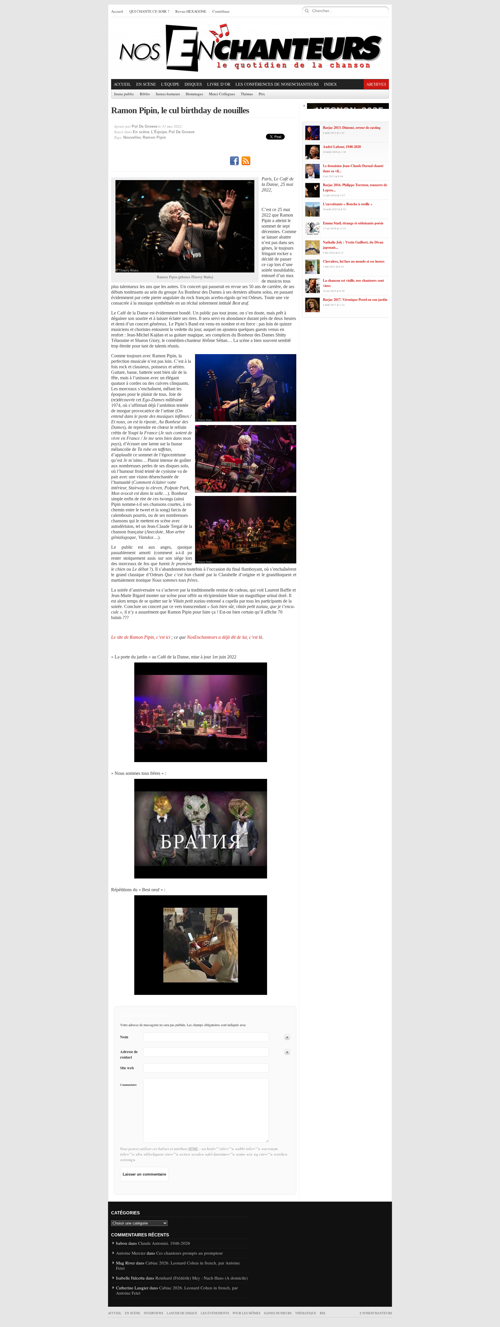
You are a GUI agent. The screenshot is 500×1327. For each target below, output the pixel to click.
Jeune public (124, 94)
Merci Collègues (222, 94)
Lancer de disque (182, 1313)
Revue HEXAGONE (190, 11)
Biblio (145, 94)
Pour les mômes (246, 1313)
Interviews (153, 1313)
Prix (262, 94)
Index (330, 84)
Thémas (247, 94)
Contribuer (220, 11)
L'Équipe (170, 84)
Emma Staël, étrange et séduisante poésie (353, 223)
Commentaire (128, 1085)
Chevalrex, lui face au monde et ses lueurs (354, 261)
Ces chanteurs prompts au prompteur (189, 1253)
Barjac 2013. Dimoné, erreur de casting (351, 127)
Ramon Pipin (154, 137)
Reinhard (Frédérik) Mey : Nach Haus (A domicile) (201, 1278)
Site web (127, 1068)
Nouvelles (132, 137)
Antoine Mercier (131, 1253)
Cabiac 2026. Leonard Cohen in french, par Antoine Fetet (178, 1265)
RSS (246, 161)
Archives (376, 84)
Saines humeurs (168, 94)
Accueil (117, 11)
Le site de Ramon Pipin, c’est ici (140, 637)
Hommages (194, 94)
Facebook (234, 161)
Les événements (215, 1313)
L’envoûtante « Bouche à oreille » (347, 204)
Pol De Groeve (144, 126)
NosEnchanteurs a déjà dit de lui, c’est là (224, 637)
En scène (146, 84)
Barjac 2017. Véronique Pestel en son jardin (355, 299)
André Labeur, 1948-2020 (342, 146)
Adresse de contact (129, 1054)
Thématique (305, 1313)
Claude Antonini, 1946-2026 (164, 1243)
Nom (124, 1037)
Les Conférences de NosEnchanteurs (277, 84)
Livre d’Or (218, 84)
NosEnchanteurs (375, 1313)
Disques (193, 84)
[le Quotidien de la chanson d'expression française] (250, 48)
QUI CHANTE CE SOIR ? (149, 11)
